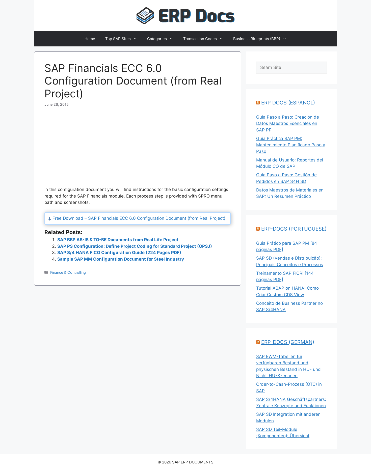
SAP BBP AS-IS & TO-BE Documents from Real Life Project (117, 239)
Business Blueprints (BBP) (256, 38)
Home (90, 38)
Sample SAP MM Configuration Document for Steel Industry (120, 259)
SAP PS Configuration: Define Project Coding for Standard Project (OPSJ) (134, 246)
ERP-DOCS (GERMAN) (287, 342)
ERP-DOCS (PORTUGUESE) (294, 229)
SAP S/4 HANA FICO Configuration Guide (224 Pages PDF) (119, 252)
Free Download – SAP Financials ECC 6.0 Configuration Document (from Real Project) (138, 218)
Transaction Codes (200, 38)
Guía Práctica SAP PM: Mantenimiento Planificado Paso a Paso (290, 145)
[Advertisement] (137, 142)
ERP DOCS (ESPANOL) (288, 103)
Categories (157, 38)
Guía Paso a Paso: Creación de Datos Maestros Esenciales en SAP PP (287, 123)
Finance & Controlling (68, 272)
